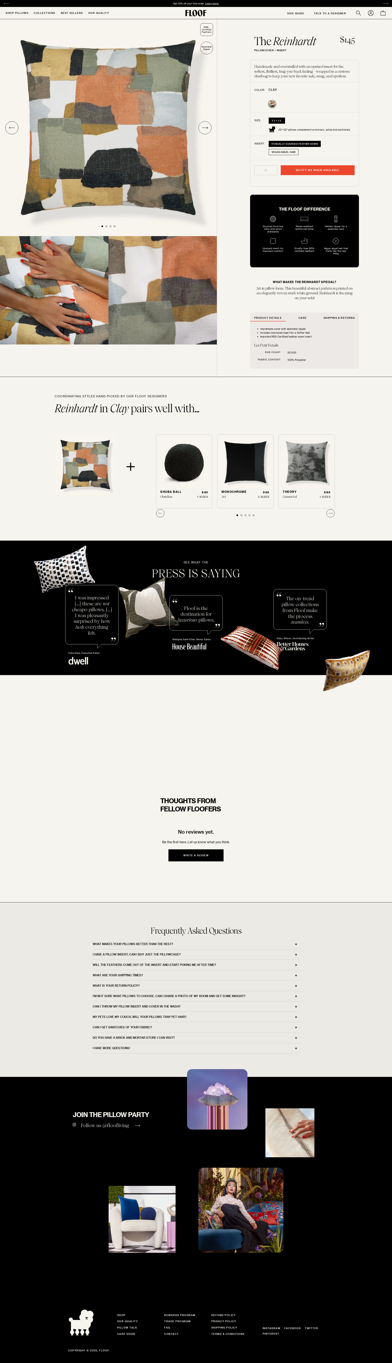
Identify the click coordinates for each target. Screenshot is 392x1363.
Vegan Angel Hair (284, 152)
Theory (290, 491)
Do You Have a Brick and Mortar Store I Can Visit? (134, 1037)
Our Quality (98, 12)
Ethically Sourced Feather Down (295, 143)
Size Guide (295, 13)
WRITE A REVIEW (196, 855)
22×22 (277, 120)
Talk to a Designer (330, 13)
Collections (44, 12)
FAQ (167, 1327)
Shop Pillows (17, 12)
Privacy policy (223, 1321)
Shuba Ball (171, 491)
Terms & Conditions (228, 1333)
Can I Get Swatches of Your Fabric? (122, 1027)
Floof (104, 1350)
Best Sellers (72, 12)
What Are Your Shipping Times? (118, 975)
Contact (171, 1333)
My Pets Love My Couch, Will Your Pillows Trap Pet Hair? (139, 1017)
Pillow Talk (127, 1327)
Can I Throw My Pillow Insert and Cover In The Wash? (136, 1006)
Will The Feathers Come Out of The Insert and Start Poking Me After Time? (154, 964)
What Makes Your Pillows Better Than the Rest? (133, 944)
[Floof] (196, 13)
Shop (121, 1315)
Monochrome (234, 491)
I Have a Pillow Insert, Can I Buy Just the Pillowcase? (137, 954)
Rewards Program (180, 1315)
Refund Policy (223, 1315)
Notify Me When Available (318, 170)
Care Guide (126, 1333)
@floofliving (115, 1125)
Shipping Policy (224, 1327)
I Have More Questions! (111, 1048)
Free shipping (173, 3)
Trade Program (177, 1321)
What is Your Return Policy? (116, 985)
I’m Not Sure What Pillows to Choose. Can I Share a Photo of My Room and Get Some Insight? (169, 996)
